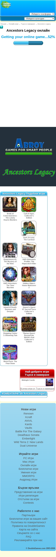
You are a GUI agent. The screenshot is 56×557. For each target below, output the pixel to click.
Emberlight (28, 438)
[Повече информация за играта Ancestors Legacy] (1, 25)
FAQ (28, 536)
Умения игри (28, 472)
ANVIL (28, 420)
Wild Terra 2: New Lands (28, 442)
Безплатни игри (28, 468)
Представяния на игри (28, 492)
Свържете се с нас (28, 533)
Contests (28, 502)
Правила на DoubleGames (28, 525)
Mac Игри (28, 461)
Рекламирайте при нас (28, 540)
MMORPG (28, 476)
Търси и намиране (28, 24)
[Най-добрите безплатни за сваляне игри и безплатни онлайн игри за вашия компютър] (6, 4)
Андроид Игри (28, 479)
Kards (28, 424)
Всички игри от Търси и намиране (37, 388)
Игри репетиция (28, 495)
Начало (3, 24)
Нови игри (28, 409)
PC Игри (28, 458)
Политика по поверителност (28, 522)
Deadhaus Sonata (28, 435)
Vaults (28, 427)
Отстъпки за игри (28, 499)
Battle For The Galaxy (28, 431)
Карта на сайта (28, 529)
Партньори (28, 515)
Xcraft (28, 417)
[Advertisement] (28, 83)
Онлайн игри (13, 24)
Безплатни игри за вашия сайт (28, 518)
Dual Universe (28, 445)
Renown (28, 413)
